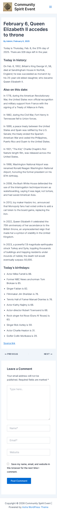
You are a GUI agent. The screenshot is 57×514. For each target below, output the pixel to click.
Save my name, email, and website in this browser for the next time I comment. (28, 468)
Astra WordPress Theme (35, 507)
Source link (9, 343)
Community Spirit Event (24, 6)
